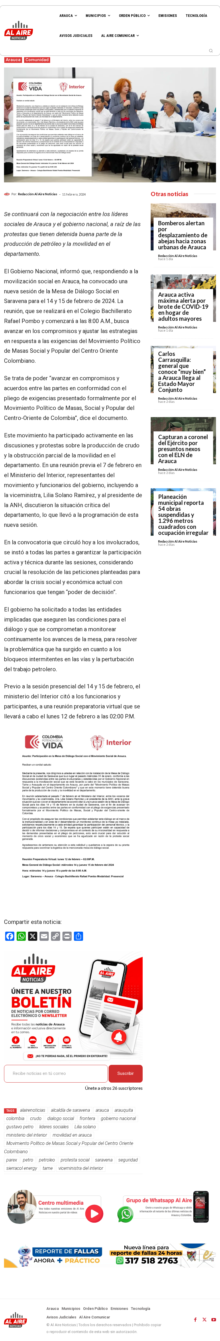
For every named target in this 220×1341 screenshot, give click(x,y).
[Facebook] (195, 1320)
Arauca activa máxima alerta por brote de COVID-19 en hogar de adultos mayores (183, 306)
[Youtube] (213, 1320)
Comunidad (37, 59)
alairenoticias (32, 1110)
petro (28, 1160)
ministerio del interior (26, 1135)
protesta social (75, 1160)
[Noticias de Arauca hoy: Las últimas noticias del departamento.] (27, 30)
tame (48, 1168)
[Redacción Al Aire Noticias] (7, 194)
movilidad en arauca (72, 1135)
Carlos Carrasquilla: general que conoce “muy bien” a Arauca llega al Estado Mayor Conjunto (182, 371)
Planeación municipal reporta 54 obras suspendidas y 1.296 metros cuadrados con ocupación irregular (183, 514)
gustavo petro (20, 1126)
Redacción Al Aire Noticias (37, 194)
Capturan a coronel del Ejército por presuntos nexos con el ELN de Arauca (183, 448)
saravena (104, 1160)
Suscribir (125, 1073)
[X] (204, 1320)
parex (11, 1160)
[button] (211, 50)
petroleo (47, 1160)
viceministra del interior (80, 1168)
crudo (36, 1118)
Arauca (13, 59)
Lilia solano (85, 1126)
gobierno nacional (118, 1118)
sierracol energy (21, 1168)
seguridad (128, 1160)
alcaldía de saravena (70, 1110)
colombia (15, 1118)
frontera (87, 1118)
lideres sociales (54, 1126)
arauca (102, 1110)
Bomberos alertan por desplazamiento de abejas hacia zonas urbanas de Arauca (182, 235)
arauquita (124, 1110)
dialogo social (60, 1118)
